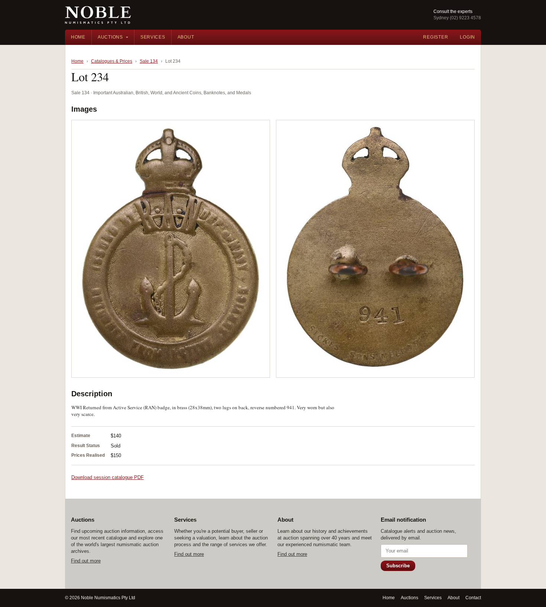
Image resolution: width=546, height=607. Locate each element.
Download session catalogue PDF (107, 477)
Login (467, 37)
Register (435, 37)
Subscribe (398, 565)
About (186, 37)
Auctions (110, 37)
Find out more (86, 561)
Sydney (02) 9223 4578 (457, 17)
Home (78, 37)
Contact (473, 597)
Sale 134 (149, 61)
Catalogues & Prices (111, 61)
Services (152, 37)
